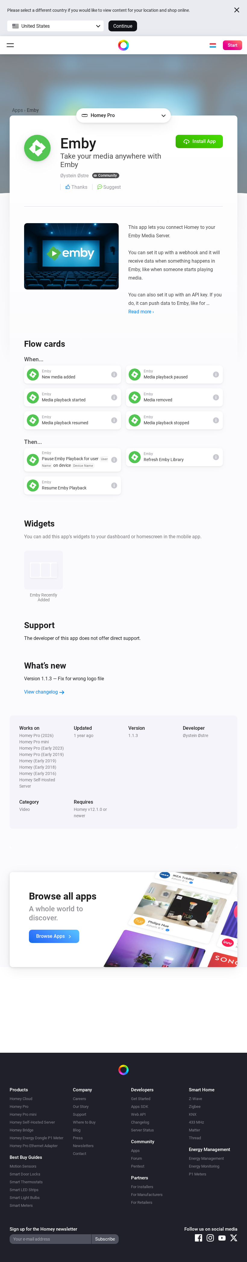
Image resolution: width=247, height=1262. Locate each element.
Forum (136, 1158)
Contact (79, 1153)
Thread (195, 1138)
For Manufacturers (147, 1194)
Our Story (81, 1106)
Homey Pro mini (23, 1114)
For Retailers (141, 1202)
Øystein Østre (195, 735)
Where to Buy (84, 1122)
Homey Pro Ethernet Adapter (34, 1145)
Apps (17, 110)
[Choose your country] (212, 45)
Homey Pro (19, 1106)
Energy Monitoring (204, 1166)
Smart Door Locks (25, 1174)
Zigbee (195, 1106)
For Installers (142, 1187)
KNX (192, 1114)
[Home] (123, 45)
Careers (79, 1098)
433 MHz (196, 1122)
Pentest (137, 1166)
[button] (55, 26)
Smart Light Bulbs (25, 1197)
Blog (76, 1130)
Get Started (140, 1098)
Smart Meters (21, 1205)
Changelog (140, 1122)
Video (24, 809)
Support (79, 1114)
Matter (194, 1130)
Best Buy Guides (26, 1157)
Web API (138, 1114)
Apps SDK (139, 1106)
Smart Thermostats (26, 1182)
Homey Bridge (21, 1130)
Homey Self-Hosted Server (32, 1122)
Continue (122, 26)
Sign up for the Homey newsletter (43, 1229)
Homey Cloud (21, 1098)
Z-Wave (195, 1098)
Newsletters (83, 1145)
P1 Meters (197, 1174)
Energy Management (206, 1158)
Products (19, 1090)
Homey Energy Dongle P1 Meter (36, 1138)
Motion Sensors (23, 1166)
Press (78, 1138)
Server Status (142, 1130)
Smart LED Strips (24, 1190)
